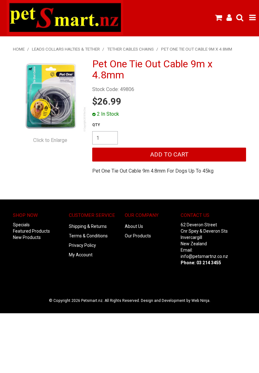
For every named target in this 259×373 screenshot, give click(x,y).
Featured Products (31, 231)
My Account (81, 254)
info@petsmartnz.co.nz (204, 256)
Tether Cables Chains (130, 49)
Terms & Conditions (88, 235)
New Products (27, 237)
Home (19, 49)
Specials (21, 224)
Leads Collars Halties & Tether (66, 49)
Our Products (138, 235)
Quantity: (96, 125)
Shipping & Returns (88, 226)
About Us (134, 226)
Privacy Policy (82, 245)
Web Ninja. (200, 300)
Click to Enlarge (50, 140)
